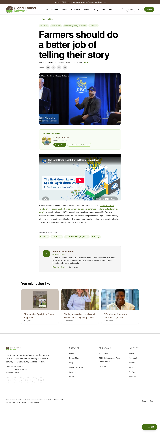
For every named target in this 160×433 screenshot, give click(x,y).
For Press (132, 372)
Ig (21, 380)
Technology (93, 26)
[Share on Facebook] (48, 67)
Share (86, 62)
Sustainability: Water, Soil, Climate (75, 26)
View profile (59, 145)
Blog (96, 9)
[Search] (122, 9)
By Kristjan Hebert (46, 62)
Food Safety (44, 26)
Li (27, 380)
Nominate (102, 366)
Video (64, 9)
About (45, 9)
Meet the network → (59, 267)
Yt (34, 380)
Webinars (72, 372)
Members (132, 376)
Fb (15, 380)
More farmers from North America (79, 145)
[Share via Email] (65, 67)
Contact (131, 362)
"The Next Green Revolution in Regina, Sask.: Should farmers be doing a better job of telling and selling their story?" (78, 209)
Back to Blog (47, 18)
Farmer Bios (74, 358)
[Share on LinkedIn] (59, 67)
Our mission (73, 267)
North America (56, 26)
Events (72, 376)
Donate (149, 9)
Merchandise (133, 358)
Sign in (140, 9)
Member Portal (108, 9)
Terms (152, 401)
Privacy (144, 401)
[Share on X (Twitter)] (53, 67)
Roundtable (75, 9)
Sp (41, 380)
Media (130, 367)
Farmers (54, 9)
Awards (87, 9)
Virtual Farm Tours (76, 367)
